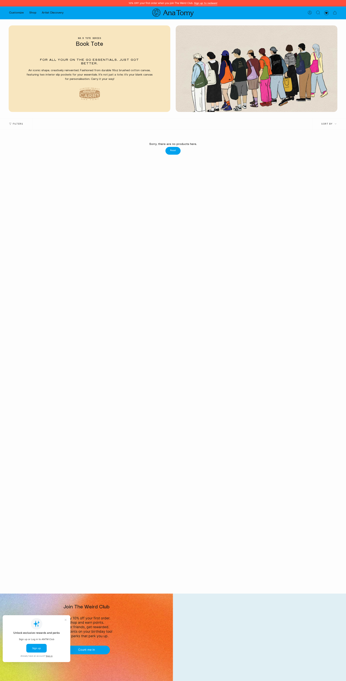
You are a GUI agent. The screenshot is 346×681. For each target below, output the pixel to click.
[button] (16, 12)
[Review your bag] (335, 12)
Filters (18, 123)
